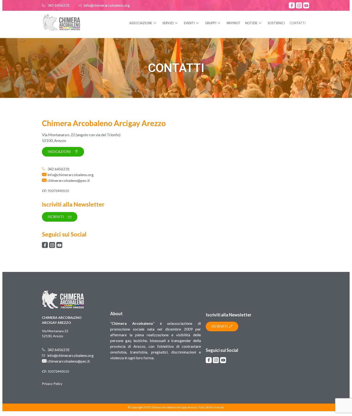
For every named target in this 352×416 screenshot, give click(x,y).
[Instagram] (299, 5)
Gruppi (210, 23)
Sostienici (276, 23)
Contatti (298, 23)
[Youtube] (306, 5)
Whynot (233, 23)
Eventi (189, 23)
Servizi (168, 23)
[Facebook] (292, 5)
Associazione (140, 23)
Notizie (251, 23)
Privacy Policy (52, 384)
